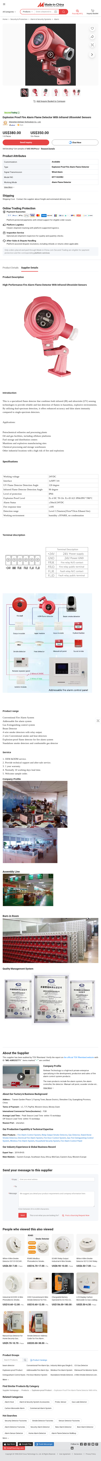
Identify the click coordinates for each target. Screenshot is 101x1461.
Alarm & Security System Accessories (34, 1402)
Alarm (56, 19)
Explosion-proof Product (12, 1370)
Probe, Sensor (60, 1402)
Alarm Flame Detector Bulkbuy (64, 1433)
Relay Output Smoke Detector (54, 1134)
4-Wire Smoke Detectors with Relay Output (86, 1375)
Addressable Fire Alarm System (39, 1370)
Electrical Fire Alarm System (30, 1137)
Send (23, 1215)
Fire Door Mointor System (37, 1375)
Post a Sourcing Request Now (75, 1215)
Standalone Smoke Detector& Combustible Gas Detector (62, 1375)
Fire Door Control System (55, 1137)
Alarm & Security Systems (40, 19)
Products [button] (26, 11)
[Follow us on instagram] (89, 1444)
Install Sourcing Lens (15, 1448)
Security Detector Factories (16, 1420)
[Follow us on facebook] (81, 1444)
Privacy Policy (91, 1454)
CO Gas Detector (81, 1365)
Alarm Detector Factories (15, 1427)
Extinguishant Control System (15, 1375)
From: (14, 1179)
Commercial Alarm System (40, 1408)
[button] (4, 4)
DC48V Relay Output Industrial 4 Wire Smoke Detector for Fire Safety (61, 1261)
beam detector (8, 1365)
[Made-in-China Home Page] (50, 4)
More (5, 1438)
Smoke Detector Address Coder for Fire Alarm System (37, 1338)
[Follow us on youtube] (93, 1444)
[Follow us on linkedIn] (72, 1448)
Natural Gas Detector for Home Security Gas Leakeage (13, 1338)
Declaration (78, 1454)
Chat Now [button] (76, 142)
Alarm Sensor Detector (14, 1433)
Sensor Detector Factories (69, 1420)
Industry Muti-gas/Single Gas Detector (62, 1365)
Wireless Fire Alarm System (22, 1140)
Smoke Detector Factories (42, 1420)
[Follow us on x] (85, 1444)
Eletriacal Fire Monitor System (86, 1370)
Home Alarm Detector (37, 1433)
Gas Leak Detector (79, 1402)
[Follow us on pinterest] (96, 1444)
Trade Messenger (44, 1444)
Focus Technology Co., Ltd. (32, 1454)
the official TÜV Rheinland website (79, 1057)
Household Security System (47, 1140)
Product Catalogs (39, 1360)
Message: (13, 1193)
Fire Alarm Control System (29, 1134)
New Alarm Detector (63, 1427)
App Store (9, 1444)
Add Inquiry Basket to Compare (51, 101)
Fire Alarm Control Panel (71, 1140)
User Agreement (64, 1454)
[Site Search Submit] (63, 11)
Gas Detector (74, 1134)
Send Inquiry (26, 142)
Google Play (25, 1444)
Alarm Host (9, 1402)
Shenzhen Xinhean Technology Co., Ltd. (25, 122)
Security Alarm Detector (40, 1427)
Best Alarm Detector (85, 1427)
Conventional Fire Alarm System (38, 1365)
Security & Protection (18, 19)
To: (16, 1186)
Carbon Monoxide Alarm (14, 1408)
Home (5, 19)
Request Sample (48, 149)
